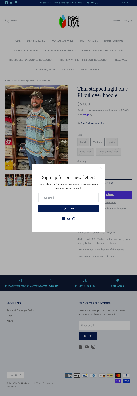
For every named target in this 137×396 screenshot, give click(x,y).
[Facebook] (63, 218)
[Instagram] (73, 218)
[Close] (101, 168)
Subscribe (68, 208)
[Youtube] (68, 218)
